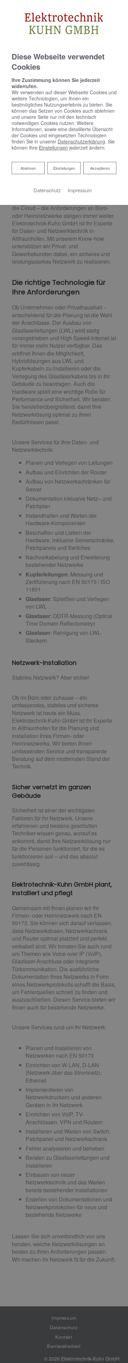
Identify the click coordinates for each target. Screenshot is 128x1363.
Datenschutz (47, 190)
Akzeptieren (100, 168)
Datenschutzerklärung (81, 141)
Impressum (80, 190)
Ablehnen (28, 168)
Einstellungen (64, 168)
